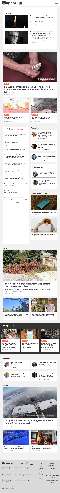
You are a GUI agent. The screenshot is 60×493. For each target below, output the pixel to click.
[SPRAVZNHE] (7, 463)
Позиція (34, 128)
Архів (52, 482)
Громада (41, 468)
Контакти (52, 477)
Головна (7, 10)
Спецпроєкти (7, 326)
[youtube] (31, 463)
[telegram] (26, 463)
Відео (5, 385)
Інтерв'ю (38, 167)
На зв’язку (52, 468)
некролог (15, 10)
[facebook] (22, 463)
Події (41, 474)
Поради (52, 470)
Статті (41, 478)
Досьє (6, 358)
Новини (16, 129)
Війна (41, 465)
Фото (5, 248)
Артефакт (41, 473)
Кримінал (41, 469)
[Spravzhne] (12, 3)
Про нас (52, 479)
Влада (41, 466)
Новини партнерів (39, 193)
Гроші (41, 476)
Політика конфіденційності (52, 480)
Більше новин (15, 202)
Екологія (41, 471)
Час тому (52, 467)
